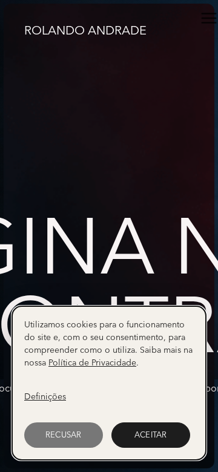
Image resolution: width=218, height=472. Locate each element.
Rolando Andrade (85, 29)
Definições (45, 396)
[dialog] (109, 383)
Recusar (63, 434)
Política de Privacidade (92, 362)
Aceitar (150, 434)
